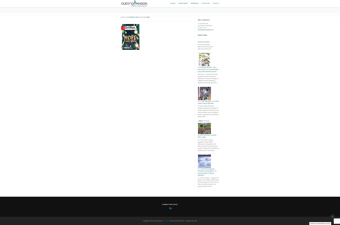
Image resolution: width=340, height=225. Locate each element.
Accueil (172, 3)
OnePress (167, 221)
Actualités (206, 3)
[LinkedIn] (170, 208)
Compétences (183, 3)
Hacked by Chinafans (204, 42)
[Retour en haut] (332, 217)
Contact (216, 3)
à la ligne (146, 17)
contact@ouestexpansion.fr (206, 30)
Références (195, 3)
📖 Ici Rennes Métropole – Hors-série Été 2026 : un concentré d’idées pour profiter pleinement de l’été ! (208, 69)
